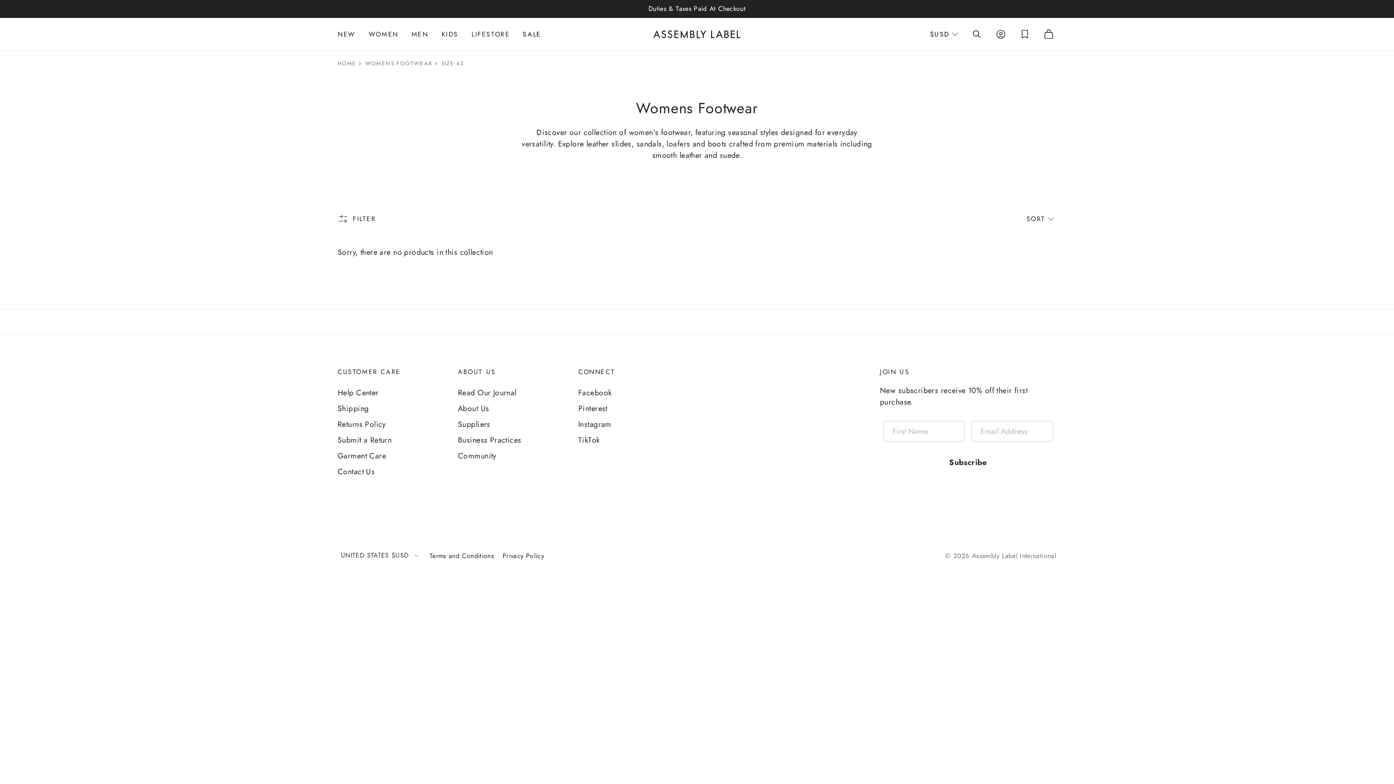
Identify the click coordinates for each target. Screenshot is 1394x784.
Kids (450, 34)
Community (477, 455)
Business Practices (490, 439)
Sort (1036, 219)
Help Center (358, 392)
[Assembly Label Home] (697, 34)
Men (420, 34)
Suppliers (474, 424)
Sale (532, 34)
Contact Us (356, 471)
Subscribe (968, 462)
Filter (364, 219)
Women (384, 34)
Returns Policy (362, 424)
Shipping (353, 408)
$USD (940, 34)
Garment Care (362, 455)
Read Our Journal (487, 392)
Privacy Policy (523, 556)
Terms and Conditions (462, 556)
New (347, 34)
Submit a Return (365, 439)
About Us (473, 408)
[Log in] (1000, 34)
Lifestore (491, 34)
